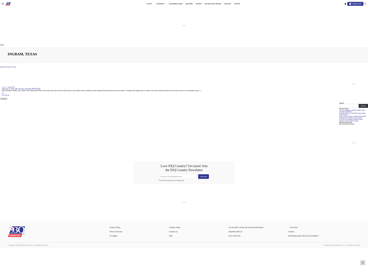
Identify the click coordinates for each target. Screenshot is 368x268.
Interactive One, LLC (27, 245)
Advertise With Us (235, 232)
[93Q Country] (16, 236)
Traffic (237, 4)
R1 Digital (113, 236)
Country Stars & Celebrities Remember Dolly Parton (352, 114)
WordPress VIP (338, 245)
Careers (291, 232)
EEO (171, 236)
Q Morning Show (175, 4)
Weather (189, 4)
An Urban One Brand (353, 245)
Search (341, 103)
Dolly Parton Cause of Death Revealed (352, 116)
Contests (160, 4)
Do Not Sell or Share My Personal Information (246, 227)
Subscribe (203, 176)
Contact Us (173, 232)
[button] (184, 45)
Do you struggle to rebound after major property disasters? (352, 111)
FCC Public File (235, 236)
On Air (149, 4)
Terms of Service (116, 232)
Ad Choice (294, 227)
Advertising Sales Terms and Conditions (303, 236)
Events (199, 4)
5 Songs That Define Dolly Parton (350, 118)
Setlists (227, 4)
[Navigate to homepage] (11, 4)
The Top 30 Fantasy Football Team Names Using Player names (351, 120)
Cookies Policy (174, 227)
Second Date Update (213, 4)
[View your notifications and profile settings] (345, 4)
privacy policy (180, 180)
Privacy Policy (115, 227)
